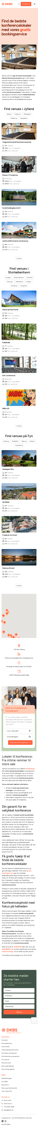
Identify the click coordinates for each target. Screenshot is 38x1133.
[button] (3, 616)
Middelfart (15, 441)
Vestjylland (23, 118)
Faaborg (6, 441)
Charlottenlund (18, 277)
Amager (8, 277)
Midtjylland (27, 114)
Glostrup (10, 282)
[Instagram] (5, 1121)
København (19, 282)
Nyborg (24, 441)
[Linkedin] (3, 1121)
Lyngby (28, 282)
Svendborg (19, 445)
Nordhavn (14, 286)
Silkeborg (14, 118)
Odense (32, 441)
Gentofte (29, 277)
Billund (9, 114)
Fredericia (17, 114)
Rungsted (24, 286)
